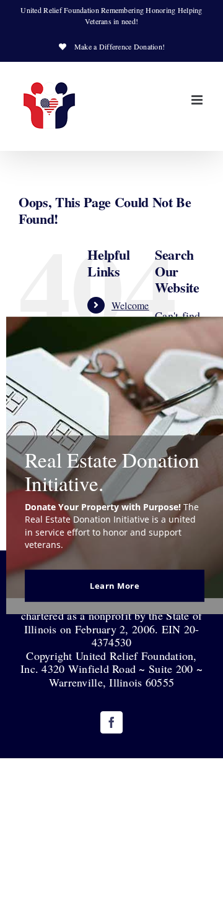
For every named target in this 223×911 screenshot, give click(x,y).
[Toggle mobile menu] (197, 99)
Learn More (114, 585)
